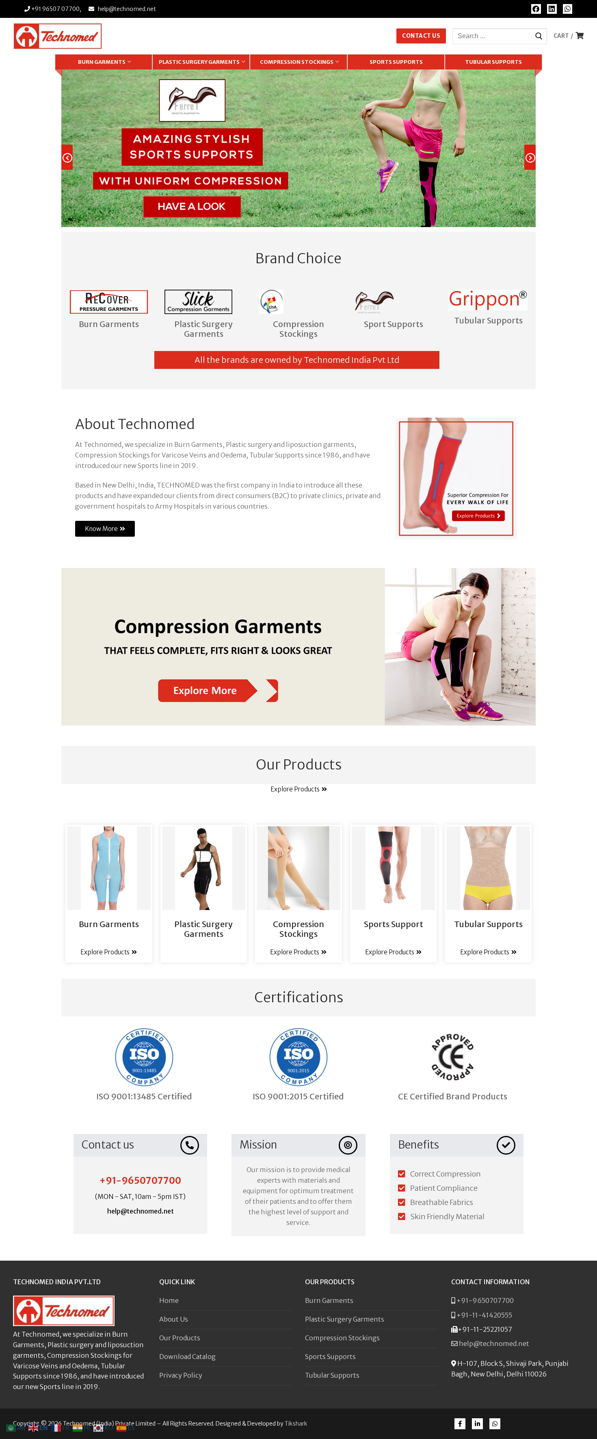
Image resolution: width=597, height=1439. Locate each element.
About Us (173, 1319)
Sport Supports (393, 324)
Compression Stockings (298, 329)
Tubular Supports (488, 320)
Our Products (179, 1338)
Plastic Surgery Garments (203, 329)
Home (169, 1300)
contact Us (421, 36)
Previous (72, 158)
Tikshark (296, 1423)
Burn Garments (109, 324)
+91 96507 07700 (55, 9)
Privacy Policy (180, 1375)
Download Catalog (187, 1356)
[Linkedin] (552, 9)
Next (535, 158)
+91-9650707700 (140, 1180)
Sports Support (393, 924)
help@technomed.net (127, 9)
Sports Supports (330, 1356)
